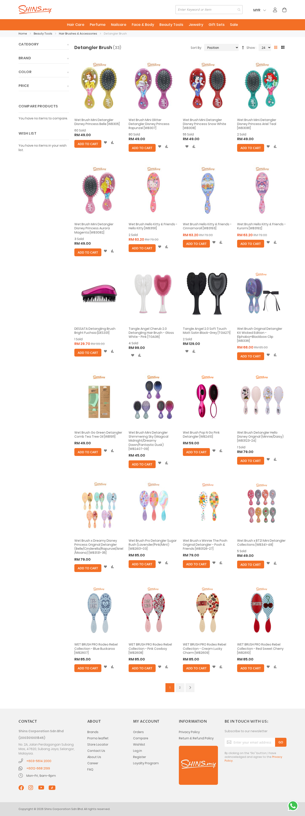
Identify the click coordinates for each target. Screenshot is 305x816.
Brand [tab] (25, 58)
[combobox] (208, 9)
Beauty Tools (43, 33)
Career (92, 763)
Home (23, 33)
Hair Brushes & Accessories (78, 33)
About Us (94, 757)
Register (139, 757)
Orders (138, 732)
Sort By (196, 47)
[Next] (190, 687)
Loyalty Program (146, 763)
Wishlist (139, 744)
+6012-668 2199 (38, 768)
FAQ (90, 769)
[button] (105, 142)
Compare (140, 738)
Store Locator (97, 744)
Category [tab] (29, 44)
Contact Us (96, 750)
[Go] (280, 742)
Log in (137, 750)
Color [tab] (25, 71)
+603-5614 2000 (38, 761)
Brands (92, 732)
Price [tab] (24, 85)
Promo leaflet (98, 738)
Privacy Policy (189, 732)
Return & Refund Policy (196, 738)
